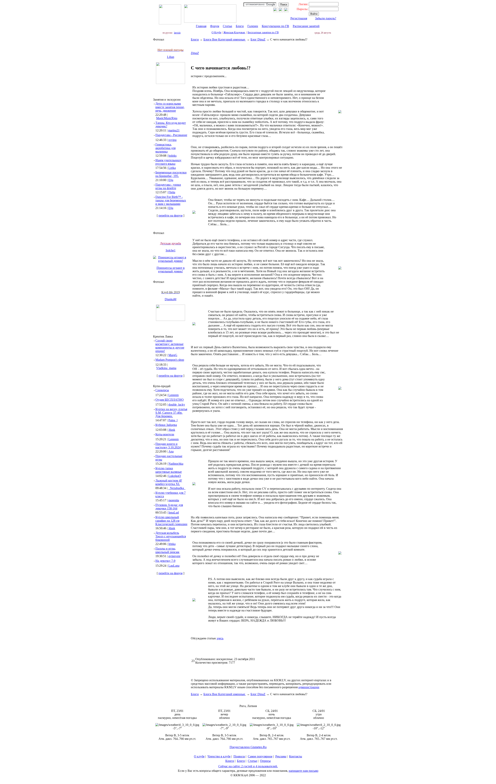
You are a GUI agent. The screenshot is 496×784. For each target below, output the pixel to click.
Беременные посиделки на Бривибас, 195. (171, 174)
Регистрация (298, 18)
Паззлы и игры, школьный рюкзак (167, 550)
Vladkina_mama (166, 368)
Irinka (172, 544)
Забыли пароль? (325, 18)
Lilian (170, 57)
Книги (229, 760)
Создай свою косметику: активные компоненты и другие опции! (169, 346)
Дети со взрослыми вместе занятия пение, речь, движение (170, 107)
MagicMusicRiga (166, 118)
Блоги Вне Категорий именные (224, 39)
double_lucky (176, 404)
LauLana (173, 565)
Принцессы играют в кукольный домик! (171, 269)
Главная (201, 26)
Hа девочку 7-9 (165, 560)
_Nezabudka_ (176, 488)
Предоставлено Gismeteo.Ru (248, 747)
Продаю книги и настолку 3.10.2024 (168, 445)
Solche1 (171, 250)
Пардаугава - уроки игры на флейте (168, 186)
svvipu (172, 140)
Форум (214, 26)
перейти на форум (170, 215)
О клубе (199, 756)
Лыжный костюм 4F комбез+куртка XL (168, 482)
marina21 (174, 130)
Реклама (280, 756)
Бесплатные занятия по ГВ (263, 32)
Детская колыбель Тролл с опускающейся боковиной (170, 536)
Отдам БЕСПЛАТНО (169, 399)
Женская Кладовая (234, 32)
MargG (172, 355)
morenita (173, 500)
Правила (239, 756)
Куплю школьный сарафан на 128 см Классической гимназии (171, 520)
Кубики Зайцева (166, 425)
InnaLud (173, 512)
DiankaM (170, 299)
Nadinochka (175, 463)
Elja (170, 180)
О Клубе (216, 32)
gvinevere (174, 556)
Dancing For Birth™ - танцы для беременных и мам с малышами (170, 200)
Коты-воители (164, 434)
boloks (172, 155)
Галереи (252, 26)
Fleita (171, 192)
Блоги (240, 26)
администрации (308, 687)
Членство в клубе (219, 756)
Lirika (172, 167)
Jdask (171, 429)
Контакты (295, 756)
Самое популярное (260, 756)
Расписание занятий (306, 26)
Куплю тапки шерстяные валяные (168, 470)
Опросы (265, 760)
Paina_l (172, 420)
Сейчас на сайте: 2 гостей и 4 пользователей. (248, 766)
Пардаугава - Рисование (171, 135)
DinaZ (195, 53)
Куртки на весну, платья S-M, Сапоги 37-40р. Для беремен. (171, 413)
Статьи (227, 26)
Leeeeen (173, 395)
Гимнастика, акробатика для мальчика (165, 148)
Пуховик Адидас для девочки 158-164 (169, 506)
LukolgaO (174, 475)
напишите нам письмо (303, 770)
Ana (171, 451)
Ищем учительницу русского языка (168, 162)
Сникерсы (162, 390)
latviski (177, 32)
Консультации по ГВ (275, 26)
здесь (220, 638)
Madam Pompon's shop (169, 359)
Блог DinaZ (258, 39)
